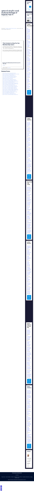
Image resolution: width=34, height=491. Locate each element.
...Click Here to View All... (29, 92)
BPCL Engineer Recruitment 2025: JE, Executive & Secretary (29, 75)
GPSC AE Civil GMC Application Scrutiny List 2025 (29, 279)
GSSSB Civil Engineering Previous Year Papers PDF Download (29, 332)
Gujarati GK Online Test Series (12, 28)
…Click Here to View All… (29, 237)
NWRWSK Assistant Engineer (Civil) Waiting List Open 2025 (29, 252)
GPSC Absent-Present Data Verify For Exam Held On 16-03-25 (29, 170)
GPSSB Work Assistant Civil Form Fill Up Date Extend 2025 (29, 140)
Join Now (4, 65)
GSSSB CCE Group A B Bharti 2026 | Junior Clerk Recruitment (28, 37)
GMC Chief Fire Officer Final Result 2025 (29, 288)
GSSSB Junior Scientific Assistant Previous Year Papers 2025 (29, 343)
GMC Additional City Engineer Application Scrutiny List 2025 (29, 274)
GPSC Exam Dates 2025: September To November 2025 (29, 124)
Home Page (6, 28)
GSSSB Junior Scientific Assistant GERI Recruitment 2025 (29, 70)
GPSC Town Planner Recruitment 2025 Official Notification (28, 58)
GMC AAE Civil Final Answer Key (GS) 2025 (29, 367)
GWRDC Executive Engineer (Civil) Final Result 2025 (29, 258)
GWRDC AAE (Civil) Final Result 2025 (28, 292)
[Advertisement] (12, 5)
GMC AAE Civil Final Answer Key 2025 (29, 371)
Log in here (9, 67)
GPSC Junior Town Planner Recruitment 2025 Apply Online (28, 64)
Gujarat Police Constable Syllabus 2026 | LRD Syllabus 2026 (29, 407)
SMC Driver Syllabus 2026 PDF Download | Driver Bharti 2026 (29, 397)
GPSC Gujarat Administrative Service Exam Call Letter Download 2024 (29, 226)
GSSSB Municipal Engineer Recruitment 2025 (28, 81)
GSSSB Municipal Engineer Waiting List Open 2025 (28, 263)
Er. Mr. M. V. (7, 16)
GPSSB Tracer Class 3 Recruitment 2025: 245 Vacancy (29, 86)
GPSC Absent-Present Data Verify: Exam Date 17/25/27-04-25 (29, 150)
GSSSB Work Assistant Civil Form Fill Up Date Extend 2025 (29, 156)
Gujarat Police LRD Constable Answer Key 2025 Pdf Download (29, 349)
